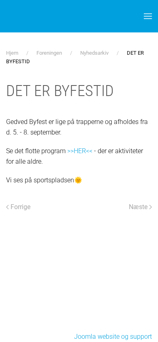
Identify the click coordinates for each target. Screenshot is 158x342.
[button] (148, 16)
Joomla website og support (113, 336)
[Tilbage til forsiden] (56, 16)
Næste (138, 207)
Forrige (20, 207)
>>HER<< (80, 151)
